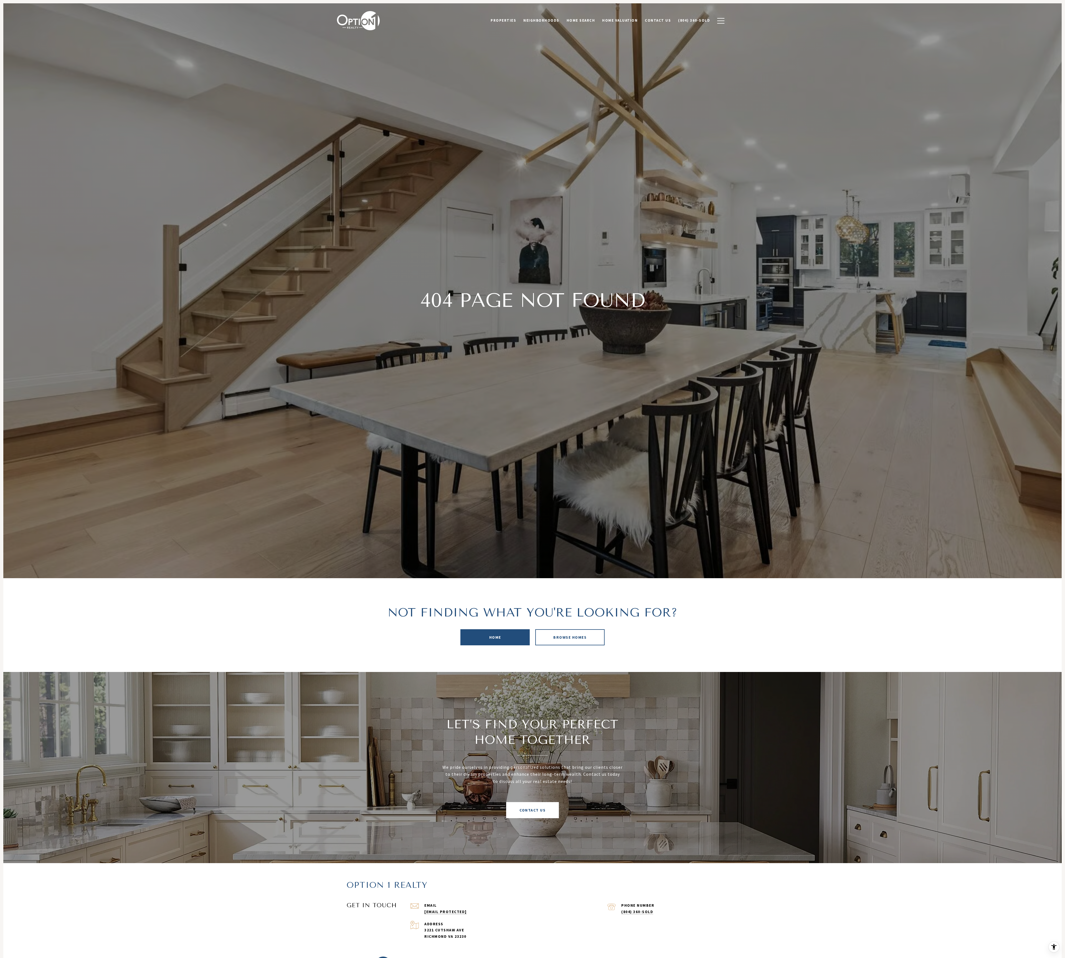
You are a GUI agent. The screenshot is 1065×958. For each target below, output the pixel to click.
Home (495, 637)
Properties (503, 20)
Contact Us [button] (532, 810)
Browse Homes (570, 637)
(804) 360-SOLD (637, 911)
